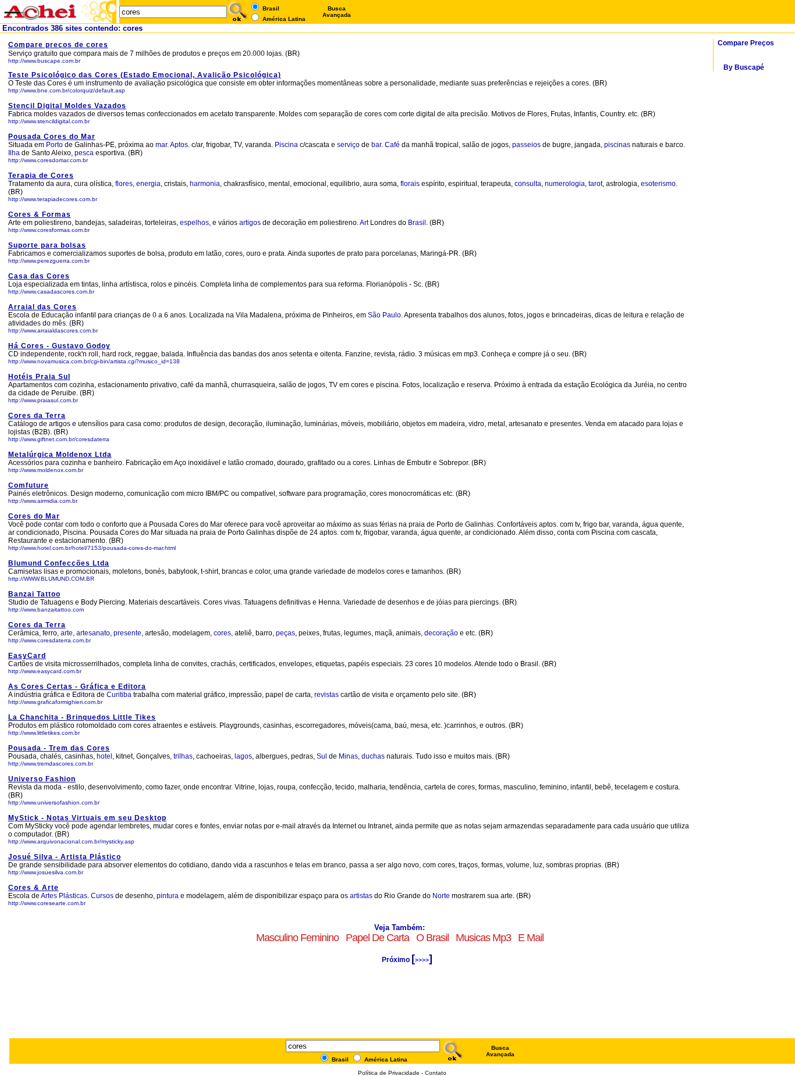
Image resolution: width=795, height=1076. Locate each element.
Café (392, 145)
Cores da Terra (37, 416)
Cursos (102, 896)
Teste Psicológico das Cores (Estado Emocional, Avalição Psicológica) (144, 75)
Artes (49, 896)
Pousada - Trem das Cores (59, 748)
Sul (322, 756)
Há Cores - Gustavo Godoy (59, 346)
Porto (54, 145)
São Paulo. (385, 315)
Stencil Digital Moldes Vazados (67, 106)
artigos (250, 223)
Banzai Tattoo (34, 594)
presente (127, 633)
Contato (435, 1073)
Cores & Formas (39, 214)
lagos (243, 756)
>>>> (422, 960)
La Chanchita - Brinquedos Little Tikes (82, 717)
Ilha (14, 153)
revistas (327, 695)
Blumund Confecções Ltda (58, 563)
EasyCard (27, 656)
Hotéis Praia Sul (39, 377)
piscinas (617, 145)
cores (222, 633)
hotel (104, 756)
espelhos (194, 223)
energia (148, 184)
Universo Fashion (42, 779)
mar (161, 145)
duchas (373, 756)
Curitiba (120, 695)
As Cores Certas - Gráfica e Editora (77, 686)
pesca (84, 153)
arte (67, 633)
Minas (348, 756)
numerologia (565, 184)
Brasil (417, 223)
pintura (168, 896)
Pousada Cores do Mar (51, 137)
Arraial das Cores (42, 307)
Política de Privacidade (389, 1073)
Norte (441, 896)
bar (376, 145)
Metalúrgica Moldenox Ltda (60, 455)
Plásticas (73, 896)
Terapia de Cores (41, 175)
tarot (595, 184)
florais (410, 184)
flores (124, 184)
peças (285, 633)
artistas (361, 896)
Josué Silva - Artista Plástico (64, 857)
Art (364, 223)
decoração (441, 633)
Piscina (286, 145)
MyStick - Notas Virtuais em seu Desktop (87, 818)
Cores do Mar (34, 516)
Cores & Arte (33, 888)
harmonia (205, 184)
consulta (527, 184)
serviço (348, 145)
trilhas (183, 756)
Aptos (179, 145)
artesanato (93, 633)
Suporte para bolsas (47, 245)
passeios (526, 145)
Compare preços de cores (58, 45)
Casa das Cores (39, 276)
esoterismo (658, 184)
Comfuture (28, 485)
